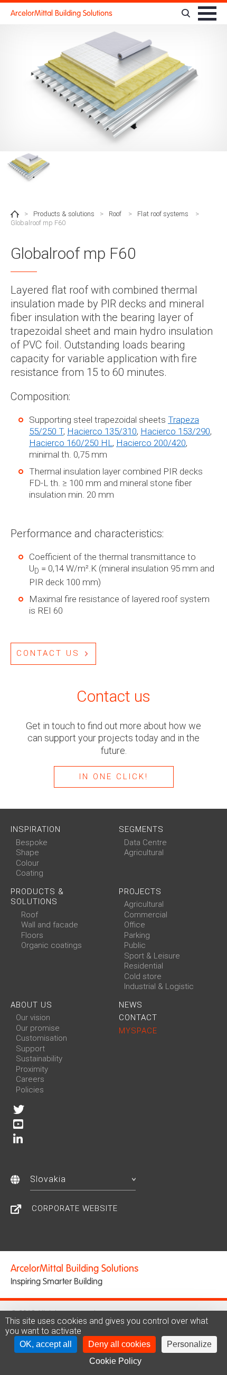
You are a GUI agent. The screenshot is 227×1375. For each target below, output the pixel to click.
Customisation (41, 1038)
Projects (140, 891)
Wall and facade (49, 924)
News (131, 1005)
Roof (115, 214)
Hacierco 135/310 (102, 431)
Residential (143, 966)
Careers (30, 1079)
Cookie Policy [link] (115, 1361)
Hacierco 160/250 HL (70, 443)
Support (30, 1048)
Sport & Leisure (152, 956)
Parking (137, 935)
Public (135, 945)
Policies (30, 1090)
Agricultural (144, 852)
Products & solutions (63, 214)
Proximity (32, 1069)
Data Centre (145, 842)
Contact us (48, 653)
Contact (138, 1017)
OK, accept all (46, 1344)
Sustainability (39, 1058)
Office (134, 924)
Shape (27, 852)
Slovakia (48, 1179)
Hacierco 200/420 (151, 443)
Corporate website (75, 1208)
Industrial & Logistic (159, 986)
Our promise (38, 1028)
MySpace (138, 1030)
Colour (27, 863)
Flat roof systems (162, 214)
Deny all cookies (119, 1344)
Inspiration (36, 829)
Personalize (189, 1344)
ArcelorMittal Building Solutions (61, 13)
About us (31, 1005)
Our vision (33, 1017)
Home (15, 214)
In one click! (113, 776)
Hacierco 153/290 (175, 431)
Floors (32, 935)
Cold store (143, 976)
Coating (29, 873)
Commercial (145, 914)
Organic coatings (51, 945)
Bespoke (32, 842)
